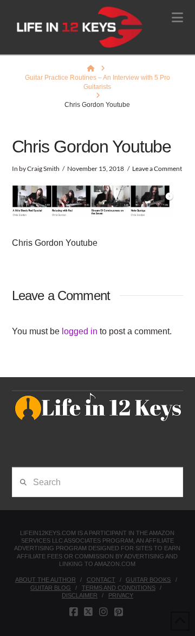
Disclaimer (80, 595)
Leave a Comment (157, 168)
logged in (80, 331)
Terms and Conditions (118, 587)
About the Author (45, 579)
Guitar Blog (50, 587)
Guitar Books (148, 579)
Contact (101, 579)
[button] (177, 17)
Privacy (120, 595)
